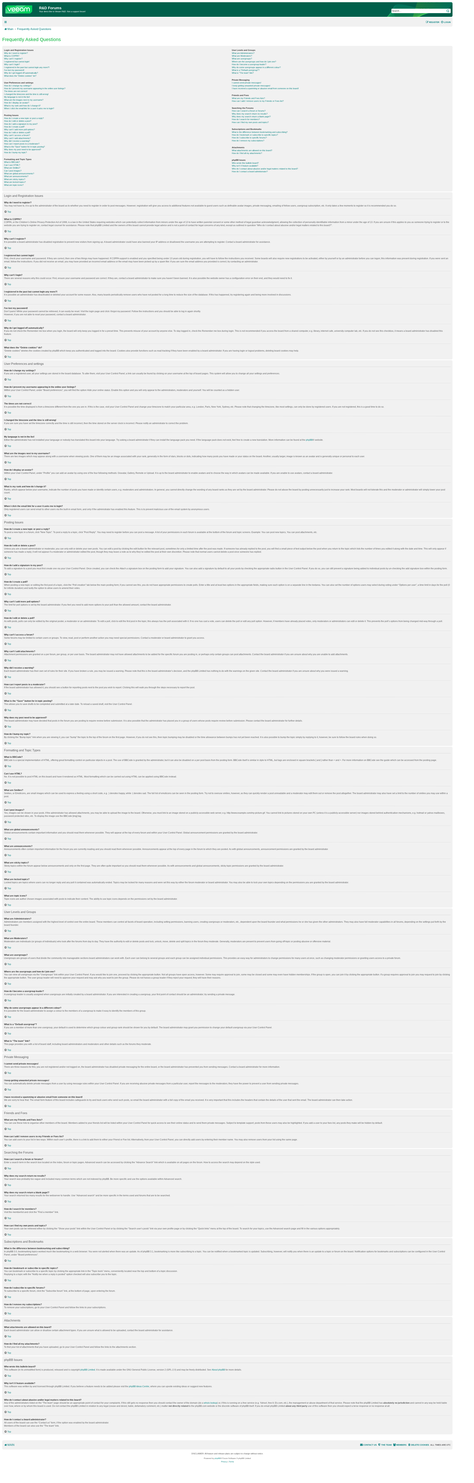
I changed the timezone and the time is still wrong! (26, 94)
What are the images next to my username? (23, 100)
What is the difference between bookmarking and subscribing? (260, 132)
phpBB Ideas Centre (139, 1386)
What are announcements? (16, 176)
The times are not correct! (15, 91)
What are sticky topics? (14, 179)
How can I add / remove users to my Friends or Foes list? (258, 101)
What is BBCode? (12, 162)
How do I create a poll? (14, 127)
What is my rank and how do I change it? (22, 106)
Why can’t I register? (13, 59)
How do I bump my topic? (15, 152)
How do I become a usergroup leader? (249, 64)
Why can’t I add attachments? (17, 138)
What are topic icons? (14, 185)
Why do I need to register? (16, 53)
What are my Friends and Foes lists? (248, 98)
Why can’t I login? (12, 64)
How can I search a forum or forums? (249, 111)
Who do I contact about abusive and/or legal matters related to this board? (265, 169)
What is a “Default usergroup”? (245, 70)
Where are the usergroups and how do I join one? (254, 61)
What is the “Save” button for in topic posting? (24, 147)
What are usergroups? (242, 59)
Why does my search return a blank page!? (251, 116)
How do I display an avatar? (16, 103)
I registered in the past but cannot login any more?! (26, 67)
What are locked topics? (15, 182)
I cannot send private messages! (246, 83)
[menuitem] (446, 22)
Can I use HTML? (12, 165)
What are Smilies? (12, 168)
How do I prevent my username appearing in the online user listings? (34, 88)
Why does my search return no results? (250, 114)
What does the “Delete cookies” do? (20, 76)
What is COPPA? (11, 56)
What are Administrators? (243, 53)
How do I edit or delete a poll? (17, 132)
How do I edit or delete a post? (17, 121)
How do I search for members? (246, 119)
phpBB (309, 440)
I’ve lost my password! (14, 70)
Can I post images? (12, 171)
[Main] (21, 8)
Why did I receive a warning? (17, 141)
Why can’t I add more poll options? (19, 129)
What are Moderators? (242, 56)
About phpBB (218, 1369)
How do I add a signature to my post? (21, 124)
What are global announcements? (19, 173)
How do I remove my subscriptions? (248, 140)
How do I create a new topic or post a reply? (24, 118)
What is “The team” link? (243, 73)
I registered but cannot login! (16, 61)
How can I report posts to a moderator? (21, 144)
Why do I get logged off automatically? (21, 73)
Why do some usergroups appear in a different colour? (256, 67)
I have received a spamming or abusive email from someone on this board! (265, 88)
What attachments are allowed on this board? (252, 150)
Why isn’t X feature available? (245, 166)
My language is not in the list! (17, 97)
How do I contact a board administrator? (250, 171)
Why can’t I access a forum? (17, 135)
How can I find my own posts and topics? (250, 122)
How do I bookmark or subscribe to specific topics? (255, 135)
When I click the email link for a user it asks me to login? (29, 108)
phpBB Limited (87, 1369)
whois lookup (210, 1403)
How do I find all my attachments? (247, 153)
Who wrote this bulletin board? (245, 163)
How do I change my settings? (17, 86)
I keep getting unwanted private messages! (251, 86)
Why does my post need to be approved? (22, 149)
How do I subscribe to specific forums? (249, 138)
